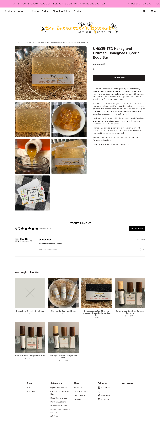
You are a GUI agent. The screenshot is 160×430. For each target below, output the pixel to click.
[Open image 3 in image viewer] (69, 119)
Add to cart (119, 78)
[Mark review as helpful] (142, 249)
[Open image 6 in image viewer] (32, 192)
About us (23, 11)
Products (9, 11)
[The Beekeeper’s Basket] (80, 28)
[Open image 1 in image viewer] (51, 73)
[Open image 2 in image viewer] (32, 119)
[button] (50, 228)
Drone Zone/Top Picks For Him (60, 411)
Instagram (105, 388)
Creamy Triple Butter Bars (59, 392)
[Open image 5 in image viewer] (69, 156)
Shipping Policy (61, 11)
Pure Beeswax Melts (59, 406)
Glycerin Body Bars (80, 42)
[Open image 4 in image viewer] (32, 156)
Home (29, 388)
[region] (80, 4)
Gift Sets (54, 416)
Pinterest (105, 399)
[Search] (144, 11)
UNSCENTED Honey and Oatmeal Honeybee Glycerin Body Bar (42, 42)
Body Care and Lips (58, 398)
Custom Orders (40, 11)
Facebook (105, 395)
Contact (78, 11)
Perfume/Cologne (58, 402)
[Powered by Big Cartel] (127, 383)
